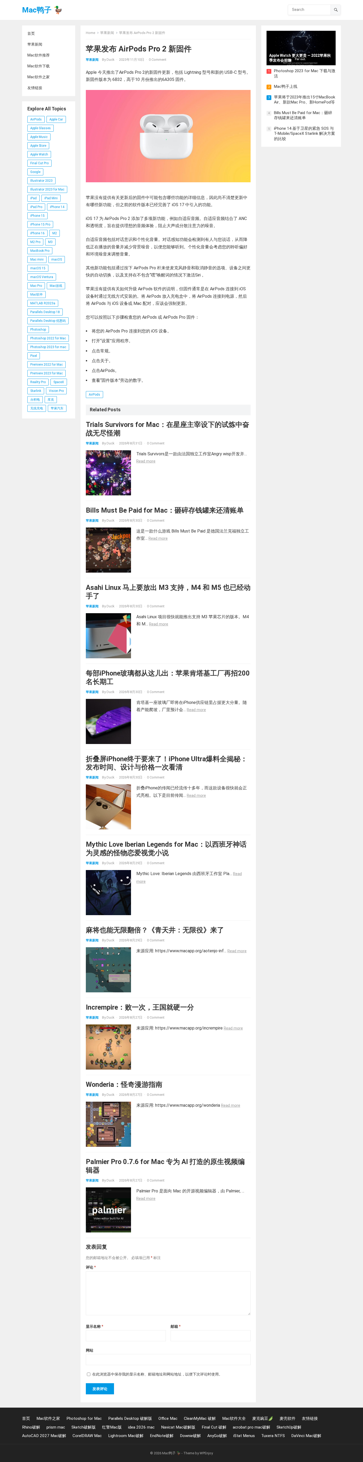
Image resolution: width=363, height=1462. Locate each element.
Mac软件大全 (234, 1418)
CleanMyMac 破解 (200, 1418)
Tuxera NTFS (273, 1435)
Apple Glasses (40, 128)
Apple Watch (39, 154)
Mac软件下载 (38, 66)
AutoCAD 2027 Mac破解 (44, 1435)
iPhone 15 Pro (40, 224)
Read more (145, 461)
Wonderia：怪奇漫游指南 (124, 1084)
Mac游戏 (56, 286)
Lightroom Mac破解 (125, 1435)
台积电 (35, 399)
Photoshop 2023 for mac (48, 347)
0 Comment (157, 60)
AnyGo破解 (217, 1435)
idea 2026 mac (141, 1427)
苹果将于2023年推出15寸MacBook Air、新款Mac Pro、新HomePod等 (304, 100)
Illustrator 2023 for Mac (47, 189)
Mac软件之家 (38, 77)
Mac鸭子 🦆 (42, 10)
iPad (33, 198)
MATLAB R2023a (42, 303)
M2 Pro (35, 242)
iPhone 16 (37, 233)
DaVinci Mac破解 (306, 1435)
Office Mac (168, 1418)
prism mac (56, 1427)
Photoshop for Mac (84, 1418)
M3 (50, 242)
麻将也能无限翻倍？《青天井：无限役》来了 (155, 930)
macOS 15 (37, 268)
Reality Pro (38, 382)
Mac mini (37, 259)
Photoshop (38, 329)
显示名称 (94, 1326)
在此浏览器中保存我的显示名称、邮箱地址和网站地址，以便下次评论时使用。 (157, 1374)
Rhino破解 (31, 1427)
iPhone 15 (37, 216)
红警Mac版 (112, 1427)
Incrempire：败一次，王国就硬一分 (140, 1007)
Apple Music (39, 137)
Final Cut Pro (39, 163)
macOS (56, 259)
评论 (91, 1267)
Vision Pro (56, 391)
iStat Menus (244, 1435)
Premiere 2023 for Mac (46, 373)
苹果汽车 (57, 408)
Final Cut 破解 (214, 1427)
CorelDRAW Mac (87, 1435)
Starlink (35, 391)
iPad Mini (51, 198)
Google (35, 172)
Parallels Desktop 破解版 (130, 1418)
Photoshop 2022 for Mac (48, 338)
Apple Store (38, 146)
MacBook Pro (39, 251)
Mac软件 (36, 294)
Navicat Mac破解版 (178, 1427)
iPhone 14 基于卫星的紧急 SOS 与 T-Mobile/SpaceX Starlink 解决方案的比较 (304, 133)
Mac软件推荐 (38, 55)
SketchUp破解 (289, 1427)
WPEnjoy (206, 1453)
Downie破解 (190, 1435)
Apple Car (56, 119)
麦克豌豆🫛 (262, 1418)
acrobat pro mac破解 (251, 1427)
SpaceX (58, 382)
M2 (54, 233)
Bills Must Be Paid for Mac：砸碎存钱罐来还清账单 (165, 510)
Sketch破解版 (83, 1427)
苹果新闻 (34, 44)
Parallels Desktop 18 (45, 312)
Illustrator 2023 (41, 181)
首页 (31, 33)
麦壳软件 (288, 1418)
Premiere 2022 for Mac (46, 364)
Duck (111, 60)
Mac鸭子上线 (285, 86)
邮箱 (175, 1326)
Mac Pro (36, 286)
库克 (51, 399)
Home (90, 33)
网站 (89, 1350)
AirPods (36, 119)
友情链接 (34, 88)
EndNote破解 (162, 1435)
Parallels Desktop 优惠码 (48, 321)
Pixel (33, 356)
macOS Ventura (41, 277)
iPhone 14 (57, 207)
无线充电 (36, 408)
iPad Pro (36, 207)
